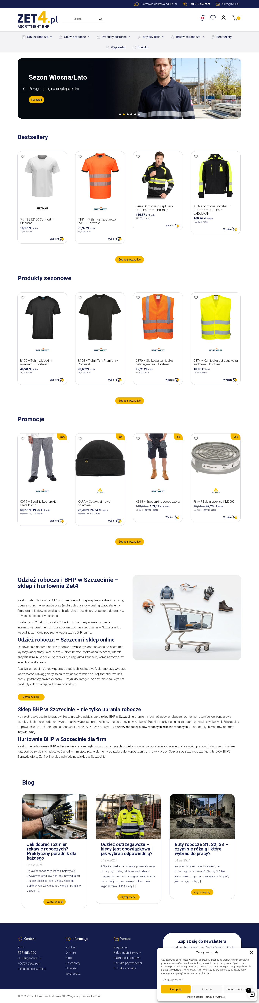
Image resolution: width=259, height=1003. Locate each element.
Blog (69, 958)
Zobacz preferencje (238, 989)
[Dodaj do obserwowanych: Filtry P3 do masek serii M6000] (196, 438)
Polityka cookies (195, 997)
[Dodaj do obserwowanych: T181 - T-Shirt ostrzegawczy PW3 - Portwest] (80, 156)
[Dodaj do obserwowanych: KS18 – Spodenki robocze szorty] (138, 438)
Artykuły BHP (151, 37)
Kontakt (143, 47)
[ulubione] (213, 18)
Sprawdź (36, 99)
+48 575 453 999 (199, 4)
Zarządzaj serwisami (173, 979)
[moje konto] (224, 18)
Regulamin (121, 947)
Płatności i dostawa (127, 958)
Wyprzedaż (118, 47)
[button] (251, 952)
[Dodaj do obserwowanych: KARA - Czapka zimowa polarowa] (80, 438)
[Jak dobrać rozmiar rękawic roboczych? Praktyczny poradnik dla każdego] (54, 838)
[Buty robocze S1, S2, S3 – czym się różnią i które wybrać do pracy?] (202, 838)
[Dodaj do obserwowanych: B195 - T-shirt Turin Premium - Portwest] (80, 297)
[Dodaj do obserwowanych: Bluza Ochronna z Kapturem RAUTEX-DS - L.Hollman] (138, 156)
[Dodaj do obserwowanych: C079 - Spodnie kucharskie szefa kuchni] (23, 438)
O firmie (71, 952)
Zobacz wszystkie (130, 259)
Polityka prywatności (215, 997)
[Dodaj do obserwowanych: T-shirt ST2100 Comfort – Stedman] (23, 156)
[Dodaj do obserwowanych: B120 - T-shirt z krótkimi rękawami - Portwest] (23, 297)
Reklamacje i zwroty (127, 952)
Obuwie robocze (75, 37)
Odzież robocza (37, 37)
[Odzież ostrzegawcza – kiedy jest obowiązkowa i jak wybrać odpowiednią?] (128, 838)
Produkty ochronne (114, 37)
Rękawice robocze (188, 37)
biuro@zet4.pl (36, 969)
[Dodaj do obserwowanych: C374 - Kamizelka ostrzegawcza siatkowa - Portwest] (196, 297)
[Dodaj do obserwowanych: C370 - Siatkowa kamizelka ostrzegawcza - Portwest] (138, 297)
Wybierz (54, 238)
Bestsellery (224, 37)
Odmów (207, 989)
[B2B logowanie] (203, 18)
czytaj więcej (55, 901)
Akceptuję (176, 989)
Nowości (72, 968)
